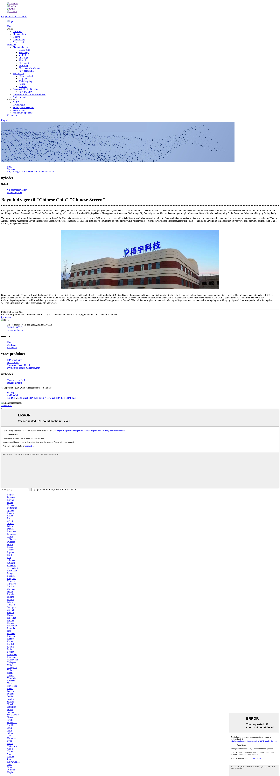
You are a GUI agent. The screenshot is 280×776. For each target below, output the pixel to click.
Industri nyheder (14, 192)
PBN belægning (26, 71)
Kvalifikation (19, 39)
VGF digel (24, 55)
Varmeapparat (19, 110)
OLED (16, 102)
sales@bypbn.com (15, 330)
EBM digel (71, 398)
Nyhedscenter (19, 42)
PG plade (23, 78)
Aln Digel (11, 398)
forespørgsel (6, 317)
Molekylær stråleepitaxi (23, 107)
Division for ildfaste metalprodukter (29, 94)
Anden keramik (20, 97)
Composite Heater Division (25, 89)
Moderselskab (19, 34)
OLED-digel (24, 50)
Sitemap (10, 392)
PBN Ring (23, 65)
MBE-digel (24, 52)
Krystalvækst (19, 105)
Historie (16, 37)
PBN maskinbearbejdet (29, 68)
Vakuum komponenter (23, 112)
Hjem (9, 26)
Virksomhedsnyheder (17, 190)
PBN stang (24, 63)
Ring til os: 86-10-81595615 (14, 16)
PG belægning (25, 81)
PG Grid (23, 86)
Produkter (11, 44)
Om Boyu (17, 31)
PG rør (22, 84)
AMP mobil (12, 395)
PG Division (18, 73)
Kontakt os (12, 115)
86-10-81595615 (14, 327)
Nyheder (11, 169)
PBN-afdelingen (20, 47)
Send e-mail (6, 405)
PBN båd (23, 60)
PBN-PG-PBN (26, 92)
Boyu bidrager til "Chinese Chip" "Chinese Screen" (31, 171)
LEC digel (23, 57)
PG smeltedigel (26, 76)
